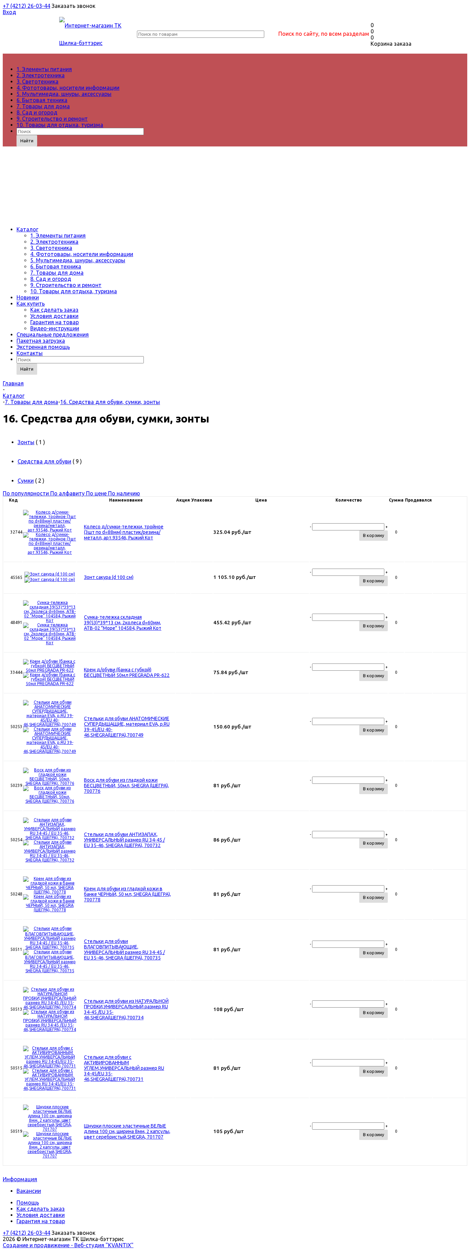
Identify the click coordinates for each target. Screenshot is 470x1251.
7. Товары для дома (43, 106)
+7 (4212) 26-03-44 (26, 6)
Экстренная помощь (43, 347)
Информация (20, 1179)
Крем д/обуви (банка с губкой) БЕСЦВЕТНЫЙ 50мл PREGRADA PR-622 (127, 672)
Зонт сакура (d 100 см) (108, 577)
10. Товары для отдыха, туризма (60, 125)
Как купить (31, 303)
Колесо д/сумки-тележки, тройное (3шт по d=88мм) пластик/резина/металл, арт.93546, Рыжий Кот (123, 532)
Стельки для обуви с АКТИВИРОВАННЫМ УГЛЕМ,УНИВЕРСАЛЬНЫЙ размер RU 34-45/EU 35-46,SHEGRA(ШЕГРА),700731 (124, 1068)
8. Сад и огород (37, 112)
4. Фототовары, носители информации (68, 88)
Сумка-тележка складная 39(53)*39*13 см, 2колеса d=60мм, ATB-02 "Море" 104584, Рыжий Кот (122, 622)
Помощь (28, 1202)
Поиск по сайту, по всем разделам (323, 34)
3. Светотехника (37, 81)
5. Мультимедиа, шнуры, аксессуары (64, 94)
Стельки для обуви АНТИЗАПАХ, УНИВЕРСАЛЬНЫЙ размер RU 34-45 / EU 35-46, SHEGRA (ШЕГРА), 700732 (124, 840)
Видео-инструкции (54, 328)
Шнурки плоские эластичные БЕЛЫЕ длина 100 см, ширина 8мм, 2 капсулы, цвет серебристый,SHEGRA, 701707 (127, 1131)
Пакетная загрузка (41, 341)
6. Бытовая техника (42, 100)
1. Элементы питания (44, 69)
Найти (26, 140)
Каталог (27, 229)
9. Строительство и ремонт (52, 119)
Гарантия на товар (54, 322)
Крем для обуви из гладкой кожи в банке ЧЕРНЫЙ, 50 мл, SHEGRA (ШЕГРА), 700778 (127, 894)
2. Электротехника (41, 75)
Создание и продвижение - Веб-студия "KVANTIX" (68, 1245)
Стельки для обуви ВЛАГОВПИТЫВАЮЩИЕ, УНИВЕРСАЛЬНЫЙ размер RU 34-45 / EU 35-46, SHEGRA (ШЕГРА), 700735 (124, 950)
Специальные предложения (53, 334)
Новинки (28, 297)
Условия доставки (54, 316)
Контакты (30, 353)
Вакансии (29, 1191)
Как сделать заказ (54, 310)
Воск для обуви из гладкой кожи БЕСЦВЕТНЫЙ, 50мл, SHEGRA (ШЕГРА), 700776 (126, 785)
